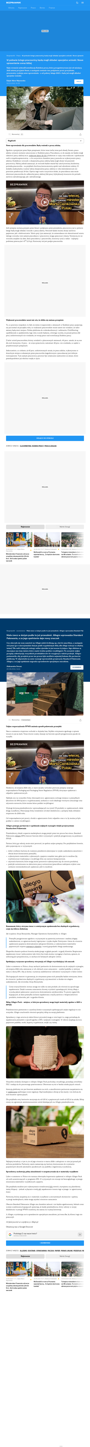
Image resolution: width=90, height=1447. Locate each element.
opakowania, (41, 1250)
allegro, (23, 1250)
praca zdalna (50, 446)
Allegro (18, 836)
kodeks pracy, (38, 446)
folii (51, 1187)
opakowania (12, 1092)
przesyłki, (77, 1250)
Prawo (33, 8)
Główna (11, 8)
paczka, (51, 1250)
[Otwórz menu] (81, 3)
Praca (78, 81)
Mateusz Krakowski (51, 549)
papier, (57, 1250)
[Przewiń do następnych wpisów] (81, 544)
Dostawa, (32, 1250)
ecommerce (77, 667)
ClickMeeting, (26, 446)
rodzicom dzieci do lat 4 (38, 156)
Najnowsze (22, 8)
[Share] (80, 134)
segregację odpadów (33, 947)
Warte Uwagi (65, 527)
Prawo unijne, (67, 1250)
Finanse (52, 8)
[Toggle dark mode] (77, 2)
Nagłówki (12, 141)
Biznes (42, 8)
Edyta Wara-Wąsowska (16, 81)
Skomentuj (17, 134)
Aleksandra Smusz (14, 666)
